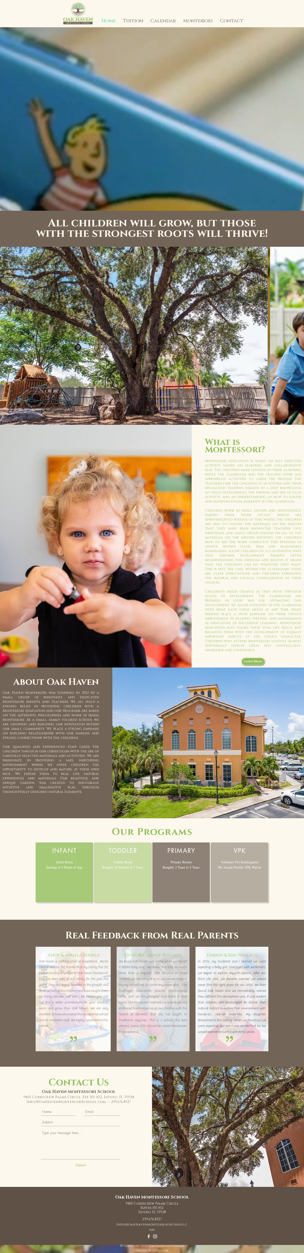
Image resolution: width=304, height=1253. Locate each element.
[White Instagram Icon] (155, 1236)
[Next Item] (291, 336)
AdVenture (160, 1251)
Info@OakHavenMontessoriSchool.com (66, 1102)
